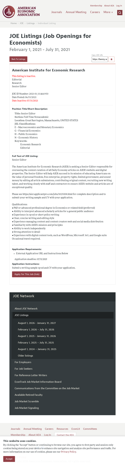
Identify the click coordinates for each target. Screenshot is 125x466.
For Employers (23, 362)
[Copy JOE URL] (111, 59)
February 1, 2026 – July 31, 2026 (36, 329)
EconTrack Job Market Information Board (38, 381)
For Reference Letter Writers (31, 375)
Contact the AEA (65, 435)
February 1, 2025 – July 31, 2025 (36, 342)
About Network (26, 308)
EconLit (75, 429)
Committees (90, 429)
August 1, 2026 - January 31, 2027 (37, 323)
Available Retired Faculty (29, 395)
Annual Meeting (76, 12)
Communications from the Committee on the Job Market (47, 388)
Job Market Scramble (27, 401)
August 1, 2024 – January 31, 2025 (37, 349)
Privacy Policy (68, 452)
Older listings (25, 355)
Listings (31, 23)
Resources (62, 429)
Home (14, 23)
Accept (9, 459)
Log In (119, 5)
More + (108, 12)
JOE (22, 23)
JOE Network (23, 296)
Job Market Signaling (27, 408)
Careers (95, 12)
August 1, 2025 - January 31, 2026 (37, 336)
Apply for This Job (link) (26, 274)
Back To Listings (18, 59)
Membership (96, 5)
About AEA (109, 5)
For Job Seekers (23, 368)
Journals (56, 12)
